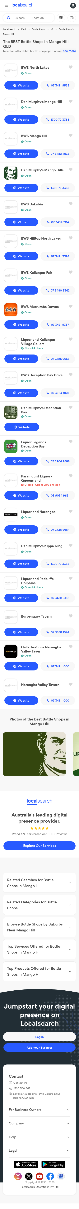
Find (23, 29)
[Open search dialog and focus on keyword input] (7, 18)
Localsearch (9, 29)
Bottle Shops (38, 29)
